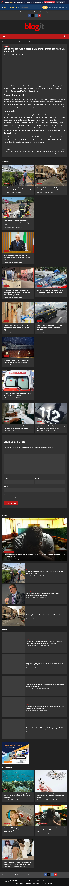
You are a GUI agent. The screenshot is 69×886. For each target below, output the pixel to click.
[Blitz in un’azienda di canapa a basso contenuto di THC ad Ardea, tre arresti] (18, 175)
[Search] (65, 36)
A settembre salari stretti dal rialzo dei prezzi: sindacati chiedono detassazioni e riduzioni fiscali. (51, 829)
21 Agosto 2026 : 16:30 (44, 667)
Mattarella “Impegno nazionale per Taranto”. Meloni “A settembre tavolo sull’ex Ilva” (17, 258)
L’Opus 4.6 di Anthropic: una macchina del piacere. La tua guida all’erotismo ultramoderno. (17, 829)
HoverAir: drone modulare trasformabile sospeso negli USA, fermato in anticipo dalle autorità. (50, 795)
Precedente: (18, 152)
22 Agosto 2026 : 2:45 (20, 866)
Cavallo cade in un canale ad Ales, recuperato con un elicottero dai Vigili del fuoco (17, 223)
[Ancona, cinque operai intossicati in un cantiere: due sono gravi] (18, 380)
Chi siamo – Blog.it (25, 12)
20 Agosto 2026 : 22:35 (44, 731)
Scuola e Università (8, 552)
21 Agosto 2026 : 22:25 (44, 645)
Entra (45, 7)
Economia (28, 591)
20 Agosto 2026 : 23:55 (17, 397)
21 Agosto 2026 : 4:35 (43, 710)
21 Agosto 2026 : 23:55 (42, 597)
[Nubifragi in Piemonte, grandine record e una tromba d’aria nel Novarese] (18, 347)
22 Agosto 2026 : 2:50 (21, 559)
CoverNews (40, 883)
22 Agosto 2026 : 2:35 (16, 192)
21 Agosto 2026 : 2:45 (16, 364)
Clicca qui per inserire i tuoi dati (56, 7)
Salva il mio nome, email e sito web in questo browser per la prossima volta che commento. (34, 497)
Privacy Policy (44, 12)
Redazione (35, 12)
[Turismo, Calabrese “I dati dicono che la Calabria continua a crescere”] (51, 175)
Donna (5, 857)
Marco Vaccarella (31, 597)
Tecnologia (39, 789)
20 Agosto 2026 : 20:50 (17, 430)
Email (37, 478)
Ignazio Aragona (41, 799)
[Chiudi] (67, 2)
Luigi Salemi (7, 799)
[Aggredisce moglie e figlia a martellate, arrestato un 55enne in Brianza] (51, 413)
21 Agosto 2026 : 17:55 (17, 262)
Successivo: (51, 152)
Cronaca (6, 46)
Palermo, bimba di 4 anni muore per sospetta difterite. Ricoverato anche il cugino (17, 328)
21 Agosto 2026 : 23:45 (50, 192)
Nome (6, 478)
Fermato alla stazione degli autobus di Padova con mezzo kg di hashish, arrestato (50, 328)
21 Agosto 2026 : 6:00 (49, 332)
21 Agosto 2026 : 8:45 (16, 332)
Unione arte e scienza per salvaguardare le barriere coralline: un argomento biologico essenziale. (17, 795)
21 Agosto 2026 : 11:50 (50, 295)
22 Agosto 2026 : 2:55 (19, 833)
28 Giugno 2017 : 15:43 (17, 54)
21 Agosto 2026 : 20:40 (17, 227)
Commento (8, 452)
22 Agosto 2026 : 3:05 (17, 799)
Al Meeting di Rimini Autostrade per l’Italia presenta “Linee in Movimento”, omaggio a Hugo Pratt (17, 293)
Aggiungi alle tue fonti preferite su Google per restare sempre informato (27, 2)
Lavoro (27, 639)
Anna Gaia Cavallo (9, 866)
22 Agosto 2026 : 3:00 (52, 799)
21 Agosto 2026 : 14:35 (17, 297)
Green (5, 789)
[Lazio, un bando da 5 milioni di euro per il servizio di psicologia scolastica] (18, 413)
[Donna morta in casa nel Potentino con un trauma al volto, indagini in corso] (51, 277)
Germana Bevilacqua (9, 559)
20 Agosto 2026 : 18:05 (50, 430)
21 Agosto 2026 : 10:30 (44, 688)
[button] (4, 36)
